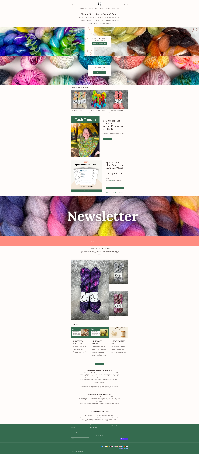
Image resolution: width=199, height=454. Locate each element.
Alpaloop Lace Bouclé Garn (97, 110)
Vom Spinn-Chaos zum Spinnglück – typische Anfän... (118, 341)
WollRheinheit (75, 451)
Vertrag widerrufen (114, 425)
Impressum (73, 427)
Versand (111, 180)
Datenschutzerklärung (75, 432)
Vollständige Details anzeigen (118, 192)
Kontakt (91, 429)
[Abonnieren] (107, 242)
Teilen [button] (108, 192)
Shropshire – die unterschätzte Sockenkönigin (97, 341)
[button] (72, 4)
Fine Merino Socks (76, 110)
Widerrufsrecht (73, 430)
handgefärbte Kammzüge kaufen (99, 43)
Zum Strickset (107, 139)
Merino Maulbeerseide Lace (116, 110)
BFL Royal (112, 317)
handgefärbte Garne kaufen (99, 72)
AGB (72, 429)
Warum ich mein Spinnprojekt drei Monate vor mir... (78, 341)
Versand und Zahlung (94, 427)
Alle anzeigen (99, 364)
